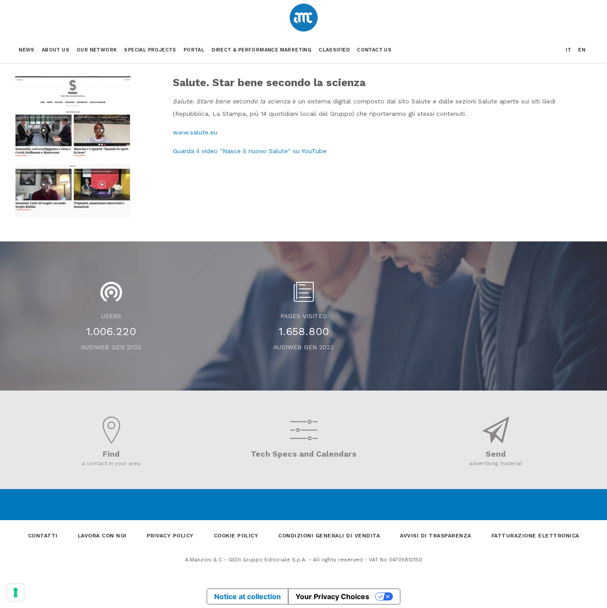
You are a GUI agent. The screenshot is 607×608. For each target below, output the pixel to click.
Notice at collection (247, 596)
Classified (334, 50)
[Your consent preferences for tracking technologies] (15, 592)
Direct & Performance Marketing (261, 50)
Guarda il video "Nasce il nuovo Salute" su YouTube (250, 150)
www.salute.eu (195, 132)
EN (581, 50)
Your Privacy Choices (332, 596)
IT (568, 50)
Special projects (150, 50)
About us (55, 50)
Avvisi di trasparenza (435, 536)
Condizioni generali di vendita (329, 536)
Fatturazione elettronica (535, 536)
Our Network (96, 50)
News (27, 50)
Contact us (374, 50)
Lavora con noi (102, 536)
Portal (194, 50)
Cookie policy (236, 536)
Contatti (43, 536)
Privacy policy (170, 536)
